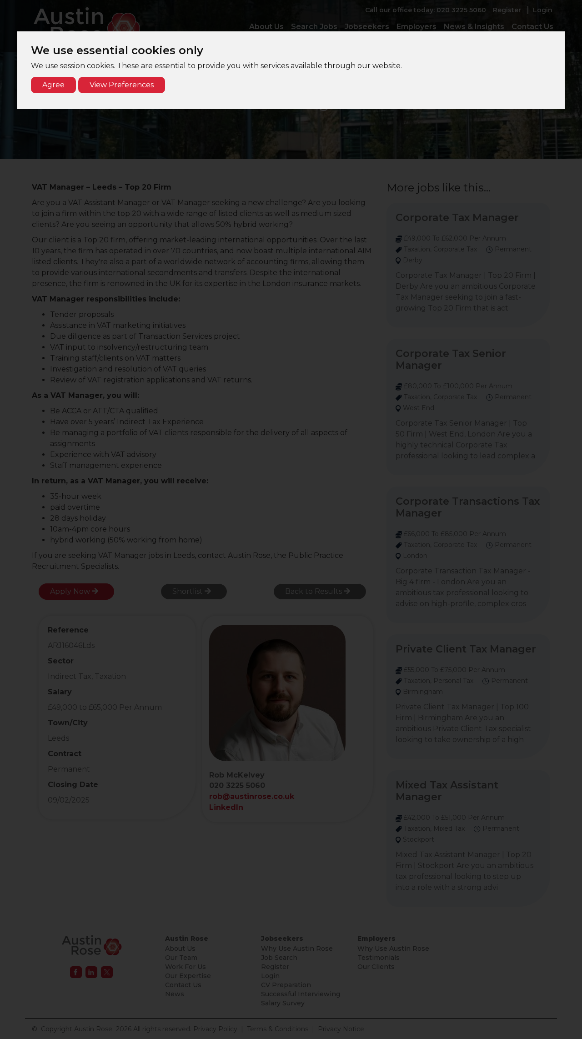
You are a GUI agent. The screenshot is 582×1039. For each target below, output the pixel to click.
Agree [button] (53, 84)
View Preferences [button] (122, 84)
